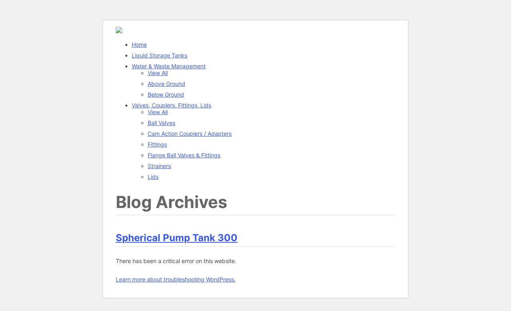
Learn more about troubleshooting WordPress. (176, 279)
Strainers (159, 165)
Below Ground (166, 94)
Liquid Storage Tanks (159, 55)
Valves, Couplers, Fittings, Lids (171, 105)
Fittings (157, 144)
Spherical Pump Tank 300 (177, 238)
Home (139, 44)
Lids (153, 176)
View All (158, 72)
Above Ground (166, 83)
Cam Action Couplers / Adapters (190, 133)
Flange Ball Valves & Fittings (184, 155)
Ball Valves (161, 122)
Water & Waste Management (169, 66)
